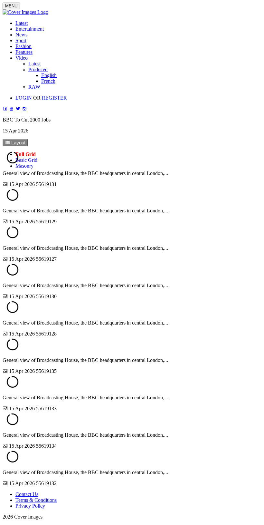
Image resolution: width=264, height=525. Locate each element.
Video (21, 58)
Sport (20, 40)
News (21, 34)
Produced (38, 69)
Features (24, 52)
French (48, 81)
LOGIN (23, 98)
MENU (11, 6)
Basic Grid (26, 160)
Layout (17, 142)
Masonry (24, 166)
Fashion (23, 46)
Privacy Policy (30, 506)
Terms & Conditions (36, 500)
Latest (21, 23)
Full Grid (25, 154)
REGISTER (54, 98)
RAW (34, 87)
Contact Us (26, 494)
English (49, 75)
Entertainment (29, 29)
